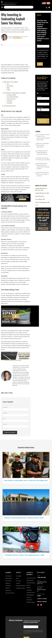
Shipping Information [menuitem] (29, 589)
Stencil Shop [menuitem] (8, 590)
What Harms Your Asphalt (11, 82)
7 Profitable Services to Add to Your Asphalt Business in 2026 (24, 555)
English (39, 595)
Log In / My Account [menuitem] (31, 578)
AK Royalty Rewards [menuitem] (31, 582)
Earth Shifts (10, 86)
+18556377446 (40, 608)
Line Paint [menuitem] (18, 583)
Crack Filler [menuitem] (18, 580)
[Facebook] (14, 38)
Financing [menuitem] (29, 597)
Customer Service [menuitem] (31, 592)
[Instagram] (20, 38)
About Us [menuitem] (29, 585)
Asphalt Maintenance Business (41, 189)
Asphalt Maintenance (10, 360)
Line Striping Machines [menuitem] (8, 587)
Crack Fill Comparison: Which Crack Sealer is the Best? (43, 174)
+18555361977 (40, 610)
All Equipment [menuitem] (8, 576)
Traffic (8, 90)
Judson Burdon (16, 36)
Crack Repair (40, 199)
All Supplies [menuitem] (18, 576)
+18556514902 (40, 607)
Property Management (42, 202)
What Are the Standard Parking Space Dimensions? (43, 145)
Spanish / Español (42, 601)
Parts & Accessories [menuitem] (9, 592)
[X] (18, 38)
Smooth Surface (11, 99)
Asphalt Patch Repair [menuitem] (20, 585)
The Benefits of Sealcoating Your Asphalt (15, 93)
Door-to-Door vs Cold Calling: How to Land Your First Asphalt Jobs (26, 480)
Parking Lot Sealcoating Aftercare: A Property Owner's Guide (24, 518)
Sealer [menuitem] (17, 578)
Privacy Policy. (43, 58)
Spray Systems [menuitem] (8, 578)
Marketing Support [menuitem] (31, 602)
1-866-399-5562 (41, 577)
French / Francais (42, 598)
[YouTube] (21, 38)
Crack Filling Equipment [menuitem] (8, 582)
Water (8, 88)
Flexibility (9, 103)
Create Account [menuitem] (30, 580)
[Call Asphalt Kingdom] (47, 7)
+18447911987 (40, 609)
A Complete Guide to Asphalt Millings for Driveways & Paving (42, 152)
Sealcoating (18, 360)
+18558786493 (40, 612)
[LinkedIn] (16, 38)
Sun (8, 84)
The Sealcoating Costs (10, 106)
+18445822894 (40, 611)
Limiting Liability (11, 95)
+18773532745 (40, 609)
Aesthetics (9, 101)
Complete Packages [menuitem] (20, 588)
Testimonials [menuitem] (29, 599)
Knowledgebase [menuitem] (30, 595)
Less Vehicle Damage (12, 97)
